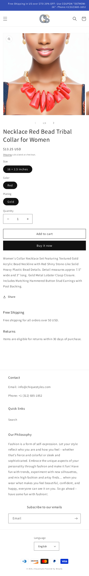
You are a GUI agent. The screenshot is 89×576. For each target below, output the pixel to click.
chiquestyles (39, 569)
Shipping (7, 154)
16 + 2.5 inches (17, 169)
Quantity (8, 211)
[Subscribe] (76, 518)
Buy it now (44, 246)
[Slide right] (53, 122)
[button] (5, 18)
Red (10, 185)
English (42, 546)
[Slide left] (35, 122)
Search (12, 419)
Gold (10, 202)
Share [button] (12, 297)
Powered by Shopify (54, 569)
